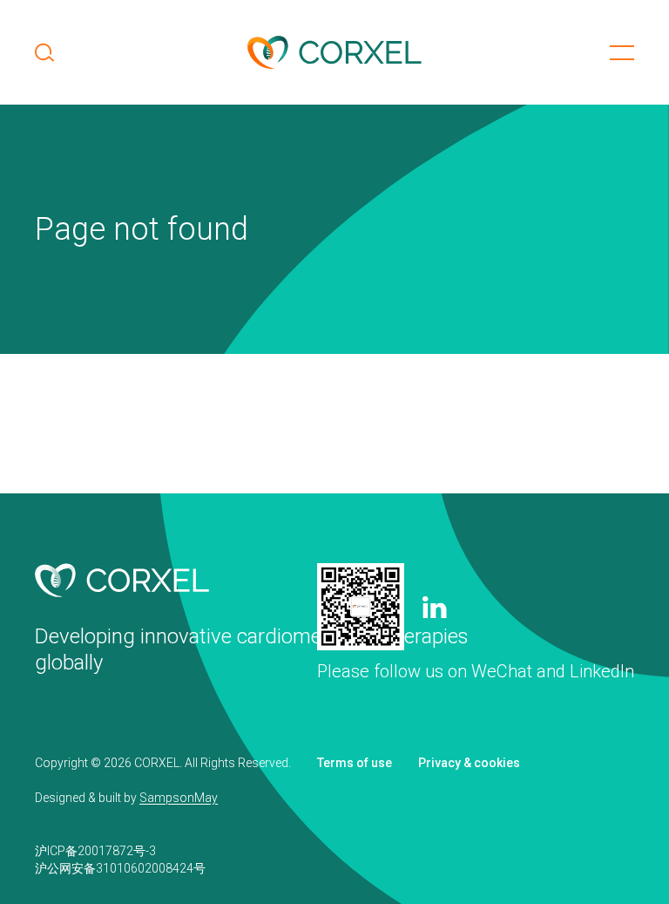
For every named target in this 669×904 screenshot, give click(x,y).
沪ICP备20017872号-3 (95, 851)
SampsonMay (178, 798)
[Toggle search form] (44, 52)
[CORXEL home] (334, 53)
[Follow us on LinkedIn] (435, 607)
